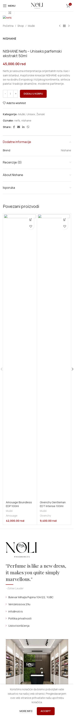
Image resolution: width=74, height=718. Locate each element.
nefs (17, 120)
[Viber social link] (28, 127)
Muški (31, 26)
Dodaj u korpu (33, 93)
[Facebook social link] (14, 127)
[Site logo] (37, 5)
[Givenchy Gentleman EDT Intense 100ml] (54, 356)
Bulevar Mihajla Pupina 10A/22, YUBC (30, 597)
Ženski (40, 114)
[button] (30, 219)
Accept (46, 711)
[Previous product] (59, 26)
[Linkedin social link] (23, 127)
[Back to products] (64, 26)
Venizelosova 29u (19, 604)
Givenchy (45, 515)
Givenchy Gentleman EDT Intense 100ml (53, 504)
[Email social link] (18, 127)
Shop (20, 26)
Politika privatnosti (19, 618)
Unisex (31, 114)
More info (26, 711)
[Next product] (69, 26)
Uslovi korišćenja (18, 625)
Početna (8, 26)
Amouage (11, 515)
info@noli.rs (15, 611)
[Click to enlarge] (10, 13)
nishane (26, 120)
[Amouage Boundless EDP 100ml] (20, 356)
